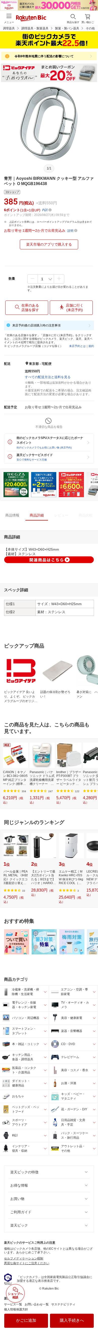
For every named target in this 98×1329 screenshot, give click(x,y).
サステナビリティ (63, 1304)
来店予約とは (77, 346)
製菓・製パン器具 (67, 28)
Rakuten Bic (31, 18)
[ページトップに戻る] (91, 1312)
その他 (90, 28)
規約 (91, 346)
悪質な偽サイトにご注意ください (26, 1263)
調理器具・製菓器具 (34, 28)
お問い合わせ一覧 (37, 1304)
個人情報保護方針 (16, 1309)
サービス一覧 (13, 1304)
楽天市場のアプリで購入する (49, 244)
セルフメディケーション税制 (23, 1258)
